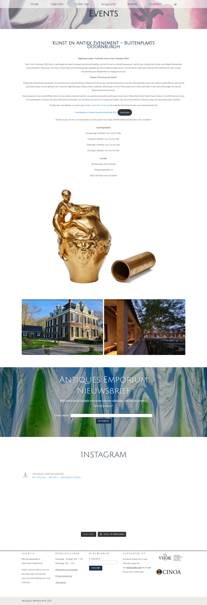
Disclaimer (60, 582)
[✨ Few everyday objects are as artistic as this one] (124, 518)
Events (132, 4)
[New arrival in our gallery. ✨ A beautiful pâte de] (124, 494)
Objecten (57, 4)
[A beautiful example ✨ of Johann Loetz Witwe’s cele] (83, 494)
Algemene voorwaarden (66, 569)
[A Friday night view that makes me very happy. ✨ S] (42, 494)
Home (34, 4)
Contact (155, 4)
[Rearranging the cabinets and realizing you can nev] (165, 494)
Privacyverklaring (63, 576)
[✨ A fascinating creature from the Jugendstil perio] (42, 518)
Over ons (82, 4)
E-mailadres (95, 558)
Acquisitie (108, 4)
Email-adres (62, 415)
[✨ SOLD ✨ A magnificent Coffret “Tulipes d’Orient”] (83, 518)
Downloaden (124, 112)
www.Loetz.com (134, 567)
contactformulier (99, 105)
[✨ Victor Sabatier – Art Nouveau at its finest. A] (165, 518)
